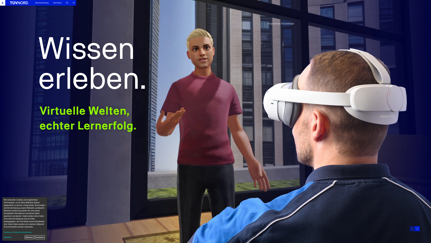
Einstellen (7, 237)
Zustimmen (39, 237)
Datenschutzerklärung (22, 232)
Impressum (8, 232)
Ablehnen (29, 237)
